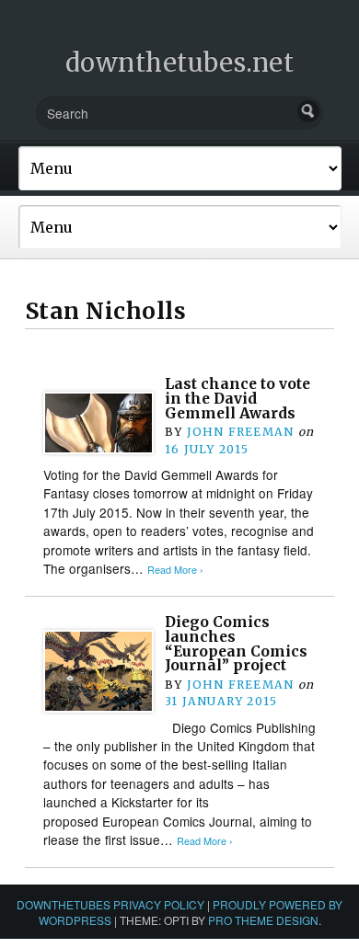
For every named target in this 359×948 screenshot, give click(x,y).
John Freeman (241, 432)
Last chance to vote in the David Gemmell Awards (237, 398)
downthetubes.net (180, 62)
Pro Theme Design (263, 920)
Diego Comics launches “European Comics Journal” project (236, 643)
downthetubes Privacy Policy (110, 904)
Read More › (175, 570)
